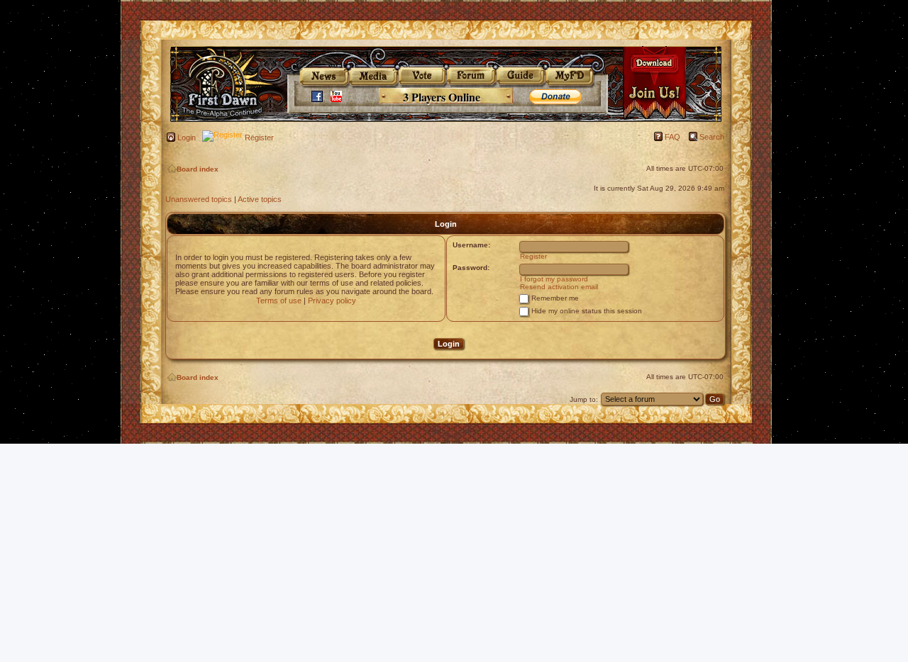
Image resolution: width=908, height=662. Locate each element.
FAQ (672, 137)
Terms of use (278, 300)
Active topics (260, 199)
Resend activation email (559, 287)
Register (259, 137)
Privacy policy (332, 300)
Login (186, 137)
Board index (197, 169)
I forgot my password (554, 279)
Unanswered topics (198, 199)
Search (711, 137)
